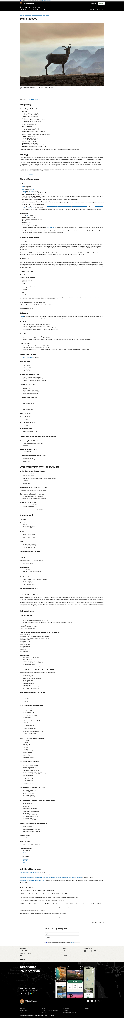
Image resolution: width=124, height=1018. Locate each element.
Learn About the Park (35, 9)
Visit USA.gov (51, 1015)
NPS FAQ (44, 1012)
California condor (51, 206)
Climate (22, 316)
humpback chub (59, 206)
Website (24, 852)
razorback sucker (67, 206)
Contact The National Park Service (50, 1010)
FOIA (21, 1012)
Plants (28, 215)
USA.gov (87, 1008)
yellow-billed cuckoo (29, 207)
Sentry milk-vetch (51, 227)
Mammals (24, 188)
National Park (30, 7)
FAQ (64, 950)
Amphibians (30, 191)
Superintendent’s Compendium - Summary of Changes (32, 880)
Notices (43, 1008)
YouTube (25, 864)
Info (85, 9)
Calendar (98, 9)
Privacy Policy (23, 1010)
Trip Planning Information (33, 99)
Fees (103, 9)
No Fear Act (66, 1008)
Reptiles (24, 191)
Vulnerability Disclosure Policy (70, 1012)
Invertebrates (25, 192)
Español (65, 955)
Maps (94, 9)
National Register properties (26, 297)
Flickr (24, 862)
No (49, 937)
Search (94, 3)
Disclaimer (65, 1010)
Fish (23, 189)
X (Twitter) (25, 859)
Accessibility (23, 1008)
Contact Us (23, 959)
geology (31, 174)
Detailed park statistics (28, 357)
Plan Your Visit (24, 9)
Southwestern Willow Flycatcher (79, 206)
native (32, 189)
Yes (49, 934)
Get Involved (45, 9)
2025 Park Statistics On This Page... (32, 94)
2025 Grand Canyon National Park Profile (29, 872)
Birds (23, 186)
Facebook (25, 860)
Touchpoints (73, 942)
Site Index (65, 953)
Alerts (89, 9)
